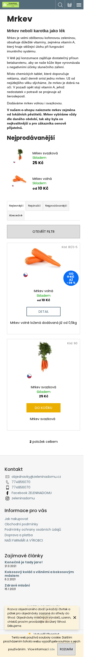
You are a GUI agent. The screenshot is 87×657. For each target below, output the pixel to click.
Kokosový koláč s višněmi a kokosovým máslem (39, 573)
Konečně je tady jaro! (24, 562)
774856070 (21, 482)
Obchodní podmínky (21, 524)
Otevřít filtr (43, 231)
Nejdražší (34, 205)
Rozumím (66, 649)
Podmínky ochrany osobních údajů (33, 529)
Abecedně (15, 215)
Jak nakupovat (16, 519)
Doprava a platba (19, 535)
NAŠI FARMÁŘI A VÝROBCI (24, 540)
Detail (44, 311)
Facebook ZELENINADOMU (32, 493)
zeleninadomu (23, 498)
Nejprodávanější (56, 205)
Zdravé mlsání (17, 585)
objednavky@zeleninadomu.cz (36, 476)
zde (52, 649)
